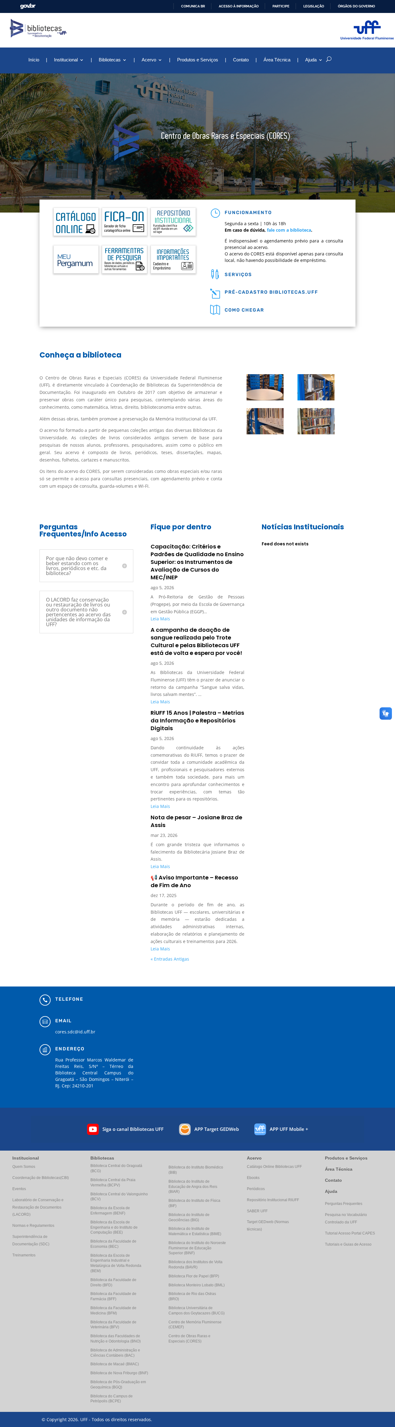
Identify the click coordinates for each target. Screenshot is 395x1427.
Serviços (238, 274)
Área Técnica (277, 60)
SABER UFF (257, 1211)
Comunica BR (193, 6)
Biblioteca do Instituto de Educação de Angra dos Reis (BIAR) (192, 1186)
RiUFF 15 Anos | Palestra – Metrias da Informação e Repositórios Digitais (197, 720)
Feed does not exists (285, 544)
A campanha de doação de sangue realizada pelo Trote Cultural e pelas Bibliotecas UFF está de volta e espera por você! (196, 641)
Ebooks (253, 1178)
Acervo (149, 60)
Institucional (66, 60)
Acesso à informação (239, 6)
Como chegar (244, 310)
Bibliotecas (110, 60)
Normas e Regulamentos (33, 1225)
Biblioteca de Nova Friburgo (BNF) (119, 1373)
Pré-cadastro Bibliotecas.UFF (271, 292)
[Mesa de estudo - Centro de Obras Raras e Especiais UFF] (265, 399)
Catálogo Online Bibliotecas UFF (274, 1166)
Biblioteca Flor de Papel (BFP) (193, 1276)
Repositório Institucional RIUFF (273, 1200)
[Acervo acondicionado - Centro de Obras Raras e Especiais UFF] (316, 433)
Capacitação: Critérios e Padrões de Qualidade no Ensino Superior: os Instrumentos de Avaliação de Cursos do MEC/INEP (197, 562)
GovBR (27, 6)
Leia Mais (160, 619)
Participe (280, 6)
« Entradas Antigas (170, 959)
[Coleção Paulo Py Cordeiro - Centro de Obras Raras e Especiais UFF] (265, 433)
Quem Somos (23, 1166)
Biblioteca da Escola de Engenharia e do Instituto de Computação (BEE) (114, 1227)
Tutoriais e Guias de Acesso (348, 1244)
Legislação (313, 6)
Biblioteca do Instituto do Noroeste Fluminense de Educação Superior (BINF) (197, 1248)
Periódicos (256, 1189)
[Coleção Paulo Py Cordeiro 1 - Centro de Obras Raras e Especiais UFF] (316, 399)
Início (33, 60)
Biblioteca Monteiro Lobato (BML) (196, 1285)
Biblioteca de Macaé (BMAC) (114, 1364)
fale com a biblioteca (289, 230)
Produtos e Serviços (197, 60)
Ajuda (331, 1191)
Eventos (19, 1189)
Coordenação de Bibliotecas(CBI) (40, 1178)
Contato (241, 60)
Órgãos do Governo (356, 6)
